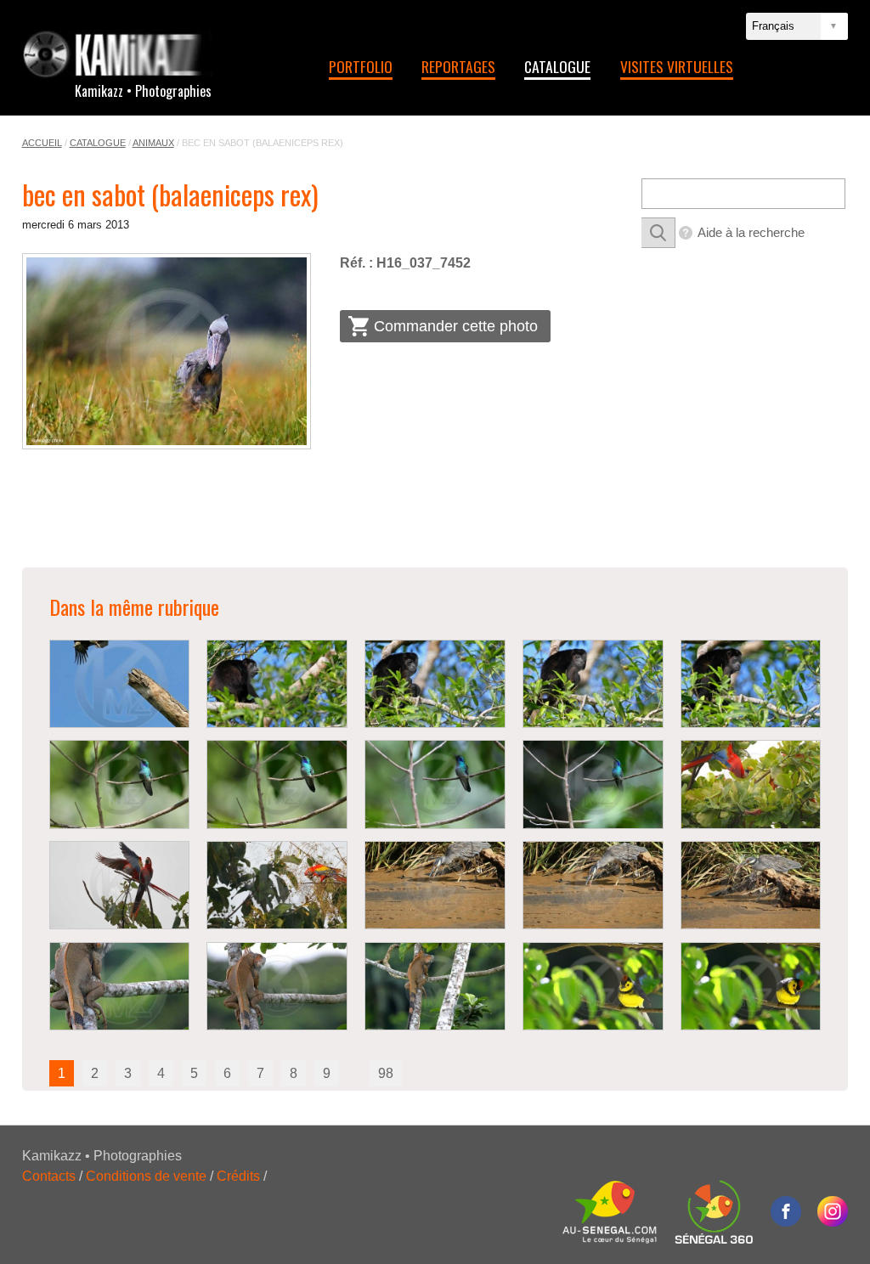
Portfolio (361, 66)
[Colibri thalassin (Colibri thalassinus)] (119, 784)
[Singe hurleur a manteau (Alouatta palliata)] (276, 684)
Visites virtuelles (676, 66)
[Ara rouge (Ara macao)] (751, 784)
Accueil (42, 143)
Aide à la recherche (751, 232)
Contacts (49, 1176)
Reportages (458, 66)
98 (385, 1073)
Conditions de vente (146, 1176)
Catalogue (557, 66)
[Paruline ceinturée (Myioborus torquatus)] (593, 986)
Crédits (238, 1176)
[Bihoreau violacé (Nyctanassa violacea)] (435, 885)
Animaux (153, 143)
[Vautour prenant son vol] (119, 684)
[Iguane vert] (119, 986)
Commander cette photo (456, 326)
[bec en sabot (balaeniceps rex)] (166, 351)
